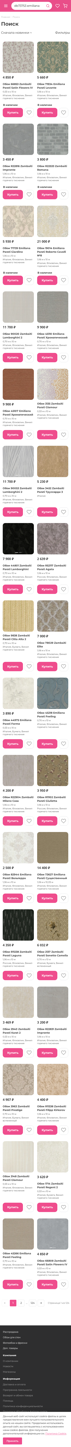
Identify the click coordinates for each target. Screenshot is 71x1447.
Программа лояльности (17, 1389)
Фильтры (62, 32)
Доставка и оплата (14, 1384)
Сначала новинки (15, 32)
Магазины (9, 1371)
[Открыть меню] (5, 6)
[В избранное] (29, 112)
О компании (10, 1360)
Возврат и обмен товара (18, 1395)
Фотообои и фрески (15, 1342)
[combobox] (27, 6)
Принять (12, 1441)
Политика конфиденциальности (23, 1406)
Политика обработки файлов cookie (25, 1411)
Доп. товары (10, 1348)
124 (33, 1302)
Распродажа (10, 1331)
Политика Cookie (55, 1433)
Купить (13, 112)
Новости (8, 1366)
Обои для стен (12, 1337)
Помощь (8, 1400)
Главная (5, 17)
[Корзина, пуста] (65, 6)
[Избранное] (57, 6)
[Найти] (48, 6)
